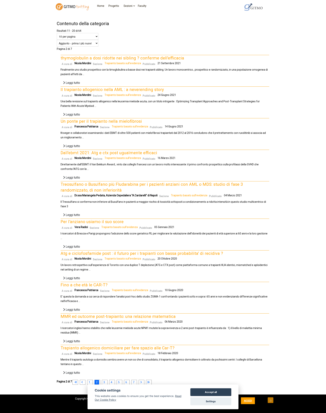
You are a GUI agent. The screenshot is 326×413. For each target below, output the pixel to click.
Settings (211, 401)
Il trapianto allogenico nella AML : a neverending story (112, 89)
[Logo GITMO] (253, 7)
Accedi (248, 400)
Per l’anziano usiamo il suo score (92, 221)
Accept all (211, 392)
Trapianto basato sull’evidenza (123, 63)
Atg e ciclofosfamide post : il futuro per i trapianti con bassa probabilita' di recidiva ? (142, 253)
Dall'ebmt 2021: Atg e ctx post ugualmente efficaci (109, 152)
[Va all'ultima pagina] (148, 382)
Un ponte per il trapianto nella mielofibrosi (101, 121)
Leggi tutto (72, 83)
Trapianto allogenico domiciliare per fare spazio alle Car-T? (118, 347)
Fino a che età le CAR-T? (84, 284)
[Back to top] (270, 400)
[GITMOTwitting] (72, 7)
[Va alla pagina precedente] (82, 382)
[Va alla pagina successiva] (141, 382)
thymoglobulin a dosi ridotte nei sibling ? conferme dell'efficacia (122, 57)
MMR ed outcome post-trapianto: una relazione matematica (118, 316)
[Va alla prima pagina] (75, 382)
